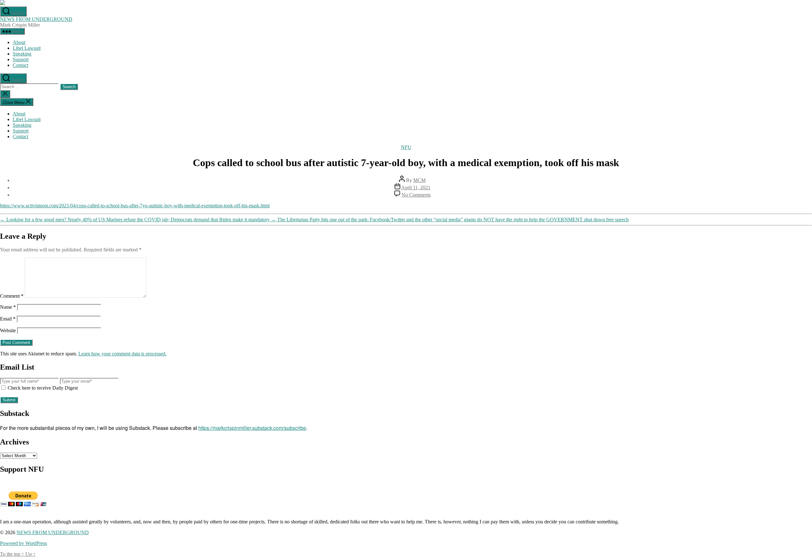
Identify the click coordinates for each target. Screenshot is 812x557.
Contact (20, 65)
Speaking (22, 53)
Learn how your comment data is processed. (122, 353)
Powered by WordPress (23, 543)
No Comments (416, 195)
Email (8, 318)
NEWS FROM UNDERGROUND (36, 19)
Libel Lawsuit (27, 48)
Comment (11, 296)
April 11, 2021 (415, 187)
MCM (419, 180)
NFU (406, 147)
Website (8, 330)
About (19, 42)
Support (21, 59)
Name (8, 307)
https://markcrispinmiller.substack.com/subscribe (252, 427)
